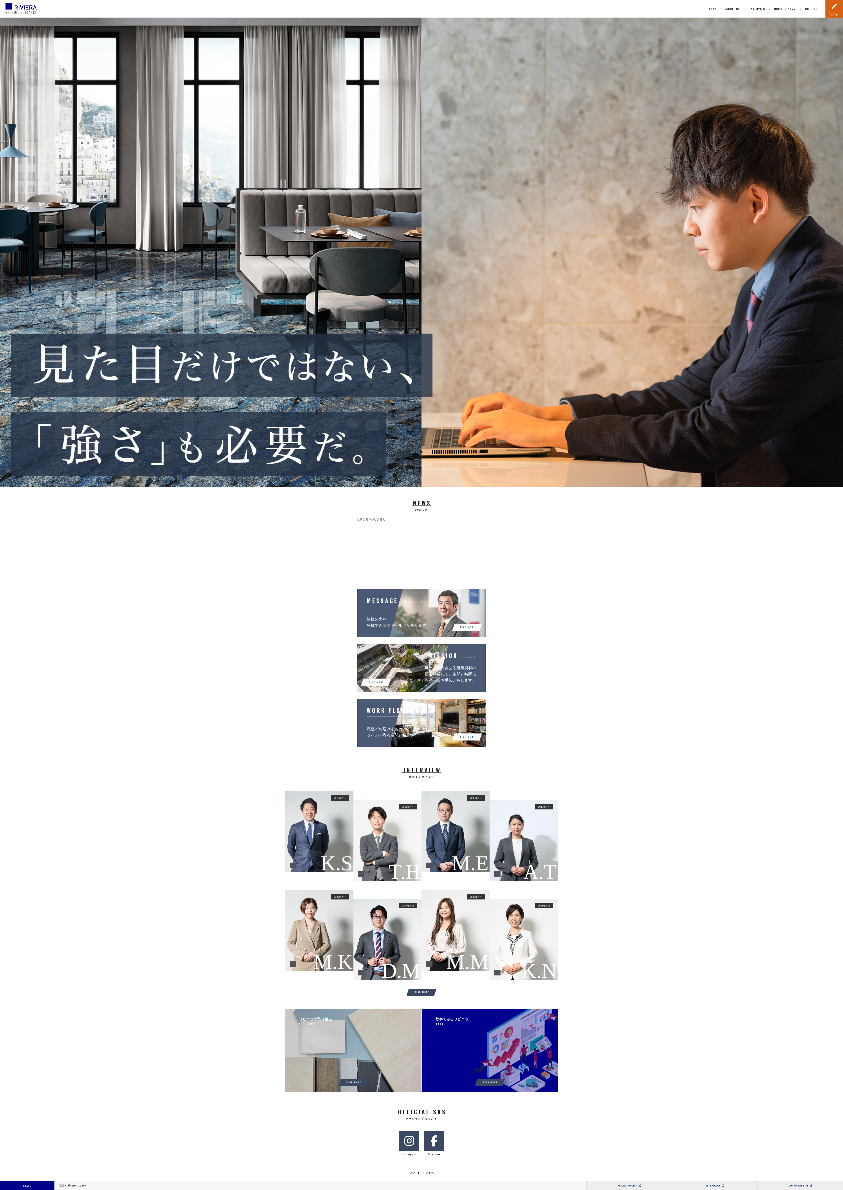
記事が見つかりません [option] (73, 1186)
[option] (211, 252)
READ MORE (421, 992)
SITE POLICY (713, 1185)
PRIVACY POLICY (627, 1185)
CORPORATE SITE (798, 1185)
